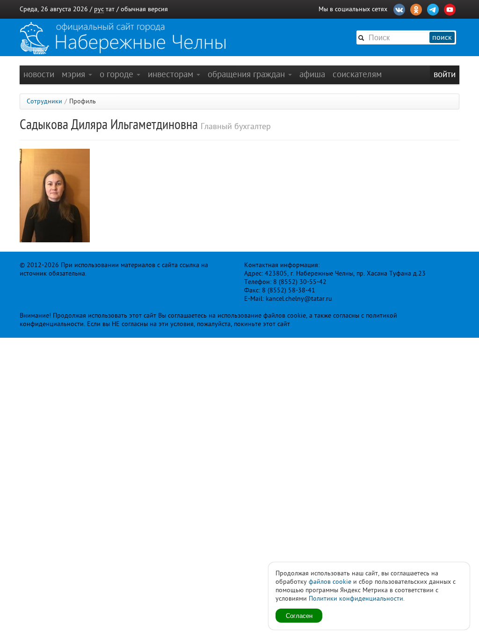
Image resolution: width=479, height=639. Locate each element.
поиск (442, 37)
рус (99, 9)
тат (110, 9)
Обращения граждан (247, 74)
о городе (118, 74)
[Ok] (416, 8)
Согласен (299, 615)
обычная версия (144, 9)
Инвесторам (172, 74)
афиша (312, 74)
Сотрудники (44, 101)
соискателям (357, 74)
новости (38, 74)
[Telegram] (433, 8)
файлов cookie (330, 581)
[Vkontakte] (399, 8)
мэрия (74, 74)
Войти (445, 74)
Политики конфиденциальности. (357, 598)
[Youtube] (450, 8)
